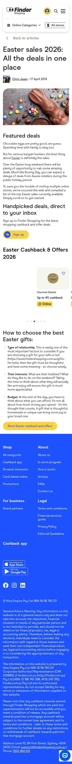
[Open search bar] (56, 11)
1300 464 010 (21, 751)
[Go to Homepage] (19, 11)
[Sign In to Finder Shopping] (47, 11)
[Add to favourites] (63, 273)
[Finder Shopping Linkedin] (22, 585)
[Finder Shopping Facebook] (5, 585)
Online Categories (24, 25)
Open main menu (63, 11)
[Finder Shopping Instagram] (14, 585)
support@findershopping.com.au (43, 747)
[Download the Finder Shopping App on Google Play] (15, 571)
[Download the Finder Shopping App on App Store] (15, 564)
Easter (16, 158)
